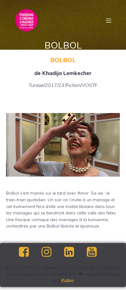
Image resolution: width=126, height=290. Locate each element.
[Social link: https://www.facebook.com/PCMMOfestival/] (29, 252)
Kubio (67, 280)
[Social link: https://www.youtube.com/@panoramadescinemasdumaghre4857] (97, 252)
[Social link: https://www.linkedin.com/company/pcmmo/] (74, 252)
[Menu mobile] (108, 20)
